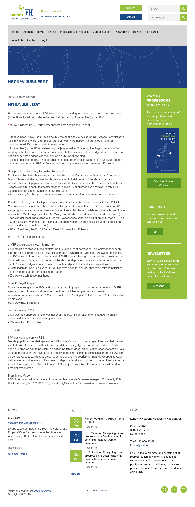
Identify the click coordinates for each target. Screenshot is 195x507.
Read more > (15, 447)
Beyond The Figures (145, 31)
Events (52, 31)
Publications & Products (74, 31)
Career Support (102, 31)
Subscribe (158, 285)
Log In (44, 40)
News (40, 31)
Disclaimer (92, 490)
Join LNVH (131, 7)
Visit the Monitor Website (164, 183)
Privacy (104, 490)
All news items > (18, 453)
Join (154, 231)
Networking (122, 31)
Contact (32, 40)
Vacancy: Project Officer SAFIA (26, 422)
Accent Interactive (42, 490)
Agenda (28, 31)
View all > (76, 473)
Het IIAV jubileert (26, 96)
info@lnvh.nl (140, 445)
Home (15, 31)
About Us (17, 40)
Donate (131, 17)
